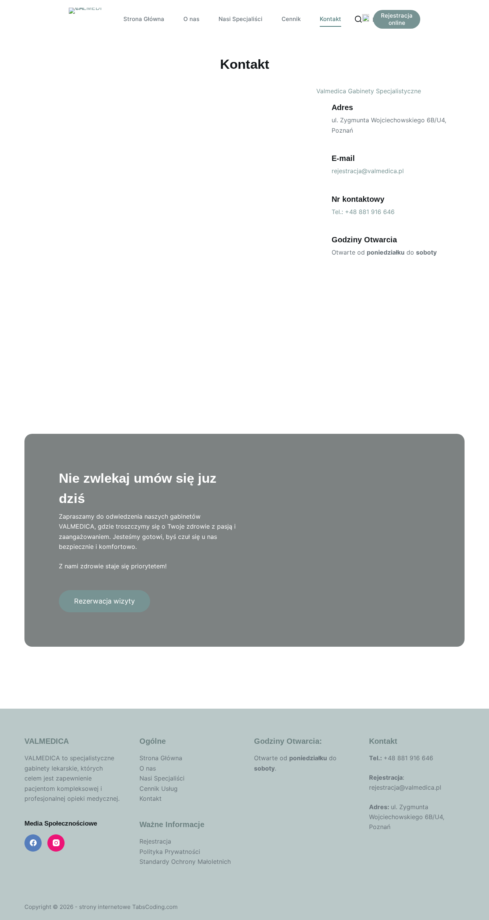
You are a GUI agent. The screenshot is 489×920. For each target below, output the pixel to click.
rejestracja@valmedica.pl (368, 171)
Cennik (291, 19)
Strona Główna (143, 19)
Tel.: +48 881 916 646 (363, 212)
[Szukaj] (358, 19)
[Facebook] (33, 843)
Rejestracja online (397, 19)
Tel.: (376, 758)
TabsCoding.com (155, 906)
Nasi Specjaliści (240, 19)
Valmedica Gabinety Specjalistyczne (368, 91)
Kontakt (330, 19)
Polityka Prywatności (169, 851)
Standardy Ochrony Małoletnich (185, 861)
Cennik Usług (158, 788)
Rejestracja (155, 841)
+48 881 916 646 (408, 758)
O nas (191, 19)
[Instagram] (56, 843)
